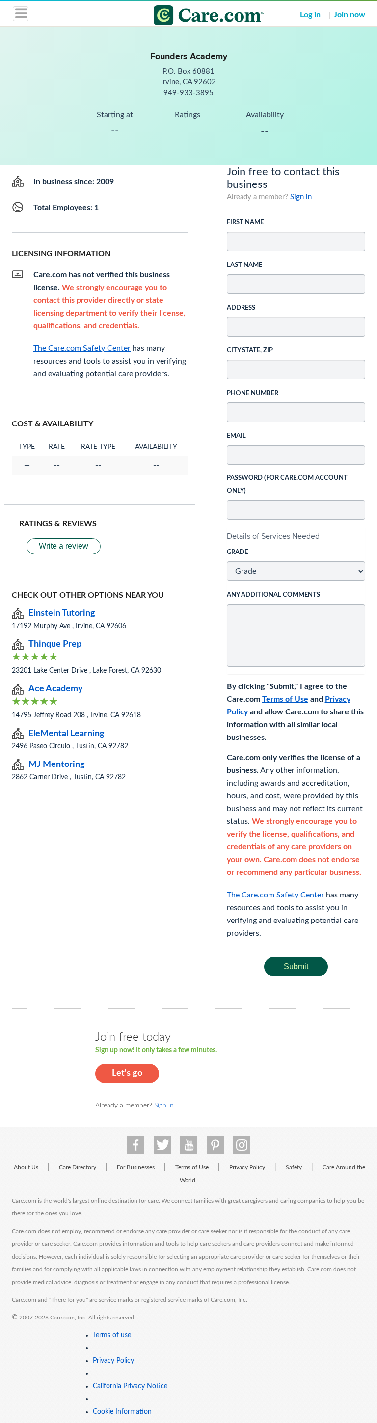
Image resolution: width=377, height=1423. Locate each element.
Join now (349, 15)
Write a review (63, 546)
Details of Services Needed (273, 536)
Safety (294, 1167)
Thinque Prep (54, 644)
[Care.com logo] (195, 16)
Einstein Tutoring (61, 613)
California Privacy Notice (130, 1386)
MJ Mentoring (56, 764)
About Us (26, 1167)
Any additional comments (273, 595)
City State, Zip (250, 350)
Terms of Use (285, 699)
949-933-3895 (188, 93)
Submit (296, 966)
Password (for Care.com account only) (287, 484)
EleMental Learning (66, 733)
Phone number (252, 393)
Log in (310, 15)
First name (245, 222)
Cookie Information (122, 1411)
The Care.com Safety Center (275, 895)
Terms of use (112, 1335)
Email (236, 436)
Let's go (127, 1073)
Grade (237, 552)
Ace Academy (55, 689)
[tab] (296, 536)
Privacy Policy (247, 1167)
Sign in (301, 197)
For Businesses (136, 1167)
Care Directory (77, 1167)
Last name (244, 265)
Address (241, 308)
